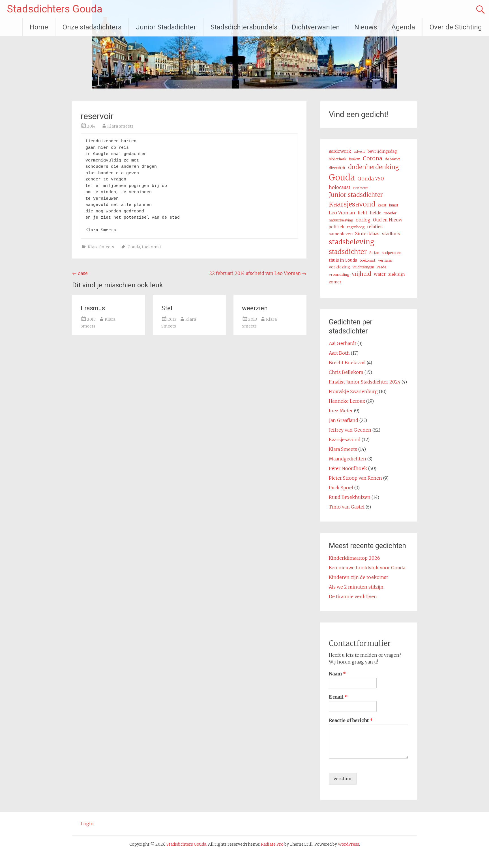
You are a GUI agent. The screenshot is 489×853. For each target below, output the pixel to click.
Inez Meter (360, 188)
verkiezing (339, 267)
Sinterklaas (367, 233)
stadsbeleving (351, 242)
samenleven (341, 233)
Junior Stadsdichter (166, 27)
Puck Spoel (341, 487)
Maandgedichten (347, 459)
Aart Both (339, 353)
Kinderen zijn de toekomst (358, 577)
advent (359, 151)
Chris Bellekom (346, 372)
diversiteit (337, 168)
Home (39, 27)
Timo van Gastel (346, 507)
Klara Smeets (120, 126)
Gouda (134, 246)
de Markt (392, 159)
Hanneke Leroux (347, 401)
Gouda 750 (370, 178)
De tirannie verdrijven (353, 596)
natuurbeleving (341, 220)
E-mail (338, 697)
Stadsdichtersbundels (244, 27)
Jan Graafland (343, 420)
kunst (393, 205)
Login (87, 823)
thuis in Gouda (343, 260)
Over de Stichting (456, 27)
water (380, 274)
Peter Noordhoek (348, 468)
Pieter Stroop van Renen (355, 478)
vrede (381, 267)
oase (80, 273)
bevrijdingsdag (382, 151)
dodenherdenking (373, 167)
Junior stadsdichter (356, 195)
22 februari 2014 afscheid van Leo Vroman (257, 273)
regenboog (355, 227)
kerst (382, 205)
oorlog (363, 220)
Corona (372, 158)
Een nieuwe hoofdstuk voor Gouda (367, 567)
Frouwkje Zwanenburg (353, 391)
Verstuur (342, 778)
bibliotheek (337, 159)
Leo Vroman (342, 213)
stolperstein (391, 253)
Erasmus (93, 308)
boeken (354, 159)
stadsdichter (348, 252)
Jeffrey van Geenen (350, 430)
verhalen (385, 260)
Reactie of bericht (351, 720)
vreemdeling (339, 274)
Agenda (403, 27)
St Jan (374, 253)
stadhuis (391, 233)
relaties (375, 226)
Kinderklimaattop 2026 (354, 558)
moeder (390, 213)
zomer (335, 282)
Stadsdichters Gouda (54, 9)
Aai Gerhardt (342, 343)
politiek (336, 226)
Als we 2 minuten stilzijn (356, 587)
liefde (375, 213)
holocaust (339, 187)
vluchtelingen (363, 267)
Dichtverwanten (316, 27)
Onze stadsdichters (92, 27)
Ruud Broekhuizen (349, 497)
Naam (337, 674)
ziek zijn (396, 274)
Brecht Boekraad (347, 362)
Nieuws (365, 27)
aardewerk (340, 151)
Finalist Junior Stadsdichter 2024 (364, 382)
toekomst (151, 246)
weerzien (255, 308)
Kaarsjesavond (352, 204)
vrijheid (361, 274)
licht (362, 213)
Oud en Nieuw (387, 220)
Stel (166, 308)
